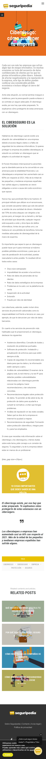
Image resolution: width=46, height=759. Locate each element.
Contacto (26, 724)
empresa (35, 564)
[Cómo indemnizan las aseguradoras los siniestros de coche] (23, 680)
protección (16, 568)
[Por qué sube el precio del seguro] (23, 634)
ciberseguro (22, 564)
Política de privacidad (23, 727)
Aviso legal (35, 724)
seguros (28, 568)
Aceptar (7, 755)
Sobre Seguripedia (12, 724)
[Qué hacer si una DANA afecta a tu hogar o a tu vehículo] (23, 611)
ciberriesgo (8, 564)
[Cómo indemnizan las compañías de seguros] (23, 657)
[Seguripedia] (18, 5)
